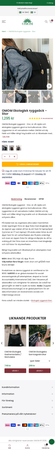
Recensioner (30, 199)
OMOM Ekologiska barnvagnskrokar (38, 353)
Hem (4, 31)
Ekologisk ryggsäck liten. (41, 300)
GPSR (41, 199)
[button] (27, 12)
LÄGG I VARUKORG (15, 371)
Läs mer (6, 136)
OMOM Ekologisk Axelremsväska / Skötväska (12, 354)
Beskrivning (16, 199)
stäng (50, 3)
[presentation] (2, 343)
